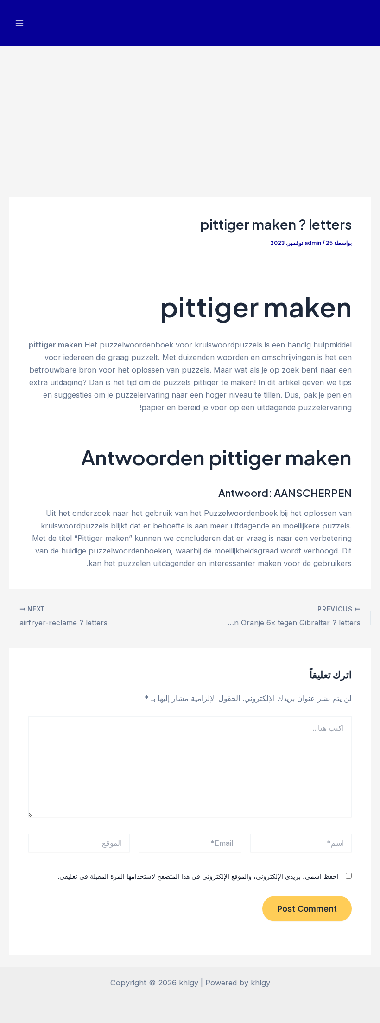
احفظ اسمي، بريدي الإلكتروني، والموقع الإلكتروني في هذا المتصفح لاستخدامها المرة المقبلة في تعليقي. (198, 876)
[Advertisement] (190, 116)
